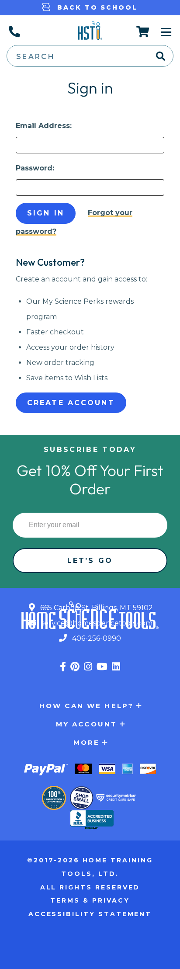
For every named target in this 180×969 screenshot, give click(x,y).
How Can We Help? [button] (86, 706)
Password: (35, 168)
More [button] (86, 742)
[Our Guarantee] (54, 798)
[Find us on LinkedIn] (116, 667)
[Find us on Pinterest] (75, 667)
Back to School (96, 7)
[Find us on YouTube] (102, 667)
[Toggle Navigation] (166, 31)
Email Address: (44, 126)
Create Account (71, 403)
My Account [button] (87, 724)
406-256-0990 (95, 638)
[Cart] (143, 31)
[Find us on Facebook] (63, 667)
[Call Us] (14, 31)
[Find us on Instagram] (88, 667)
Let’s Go (90, 560)
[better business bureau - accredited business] (92, 820)
